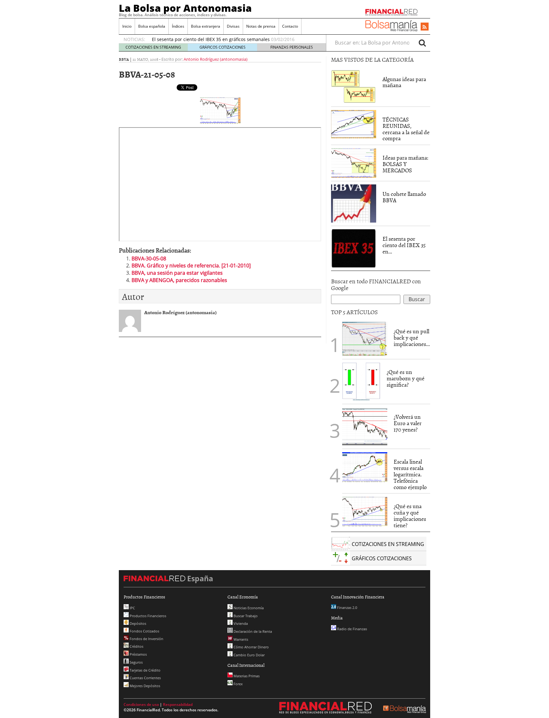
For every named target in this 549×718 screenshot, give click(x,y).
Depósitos (137, 623)
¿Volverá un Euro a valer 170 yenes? (408, 423)
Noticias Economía (248, 607)
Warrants (240, 639)
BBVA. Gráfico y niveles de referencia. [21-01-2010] (191, 265)
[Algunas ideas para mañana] (353, 85)
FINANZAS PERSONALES (291, 47)
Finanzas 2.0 (346, 607)
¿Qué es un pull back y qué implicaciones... (412, 337)
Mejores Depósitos (144, 685)
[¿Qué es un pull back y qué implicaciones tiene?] (364, 338)
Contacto (290, 26)
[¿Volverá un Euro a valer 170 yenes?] (364, 426)
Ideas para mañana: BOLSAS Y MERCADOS (405, 164)
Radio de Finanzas (351, 628)
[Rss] (425, 27)
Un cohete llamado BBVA (404, 197)
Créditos (136, 646)
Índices (178, 26)
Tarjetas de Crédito (144, 670)
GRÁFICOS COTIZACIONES (223, 47)
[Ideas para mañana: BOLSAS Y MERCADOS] (353, 162)
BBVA (124, 59)
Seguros (136, 662)
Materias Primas (246, 675)
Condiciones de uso (141, 704)
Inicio (127, 26)
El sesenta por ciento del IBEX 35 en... (404, 245)
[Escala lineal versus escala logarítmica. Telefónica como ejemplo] (364, 466)
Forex (238, 683)
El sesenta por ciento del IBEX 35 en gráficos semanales (211, 39)
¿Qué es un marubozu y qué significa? (405, 378)
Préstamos (138, 654)
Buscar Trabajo (245, 615)
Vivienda (240, 623)
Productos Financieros (147, 615)
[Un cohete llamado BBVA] (353, 202)
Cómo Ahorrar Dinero (251, 647)
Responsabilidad (178, 704)
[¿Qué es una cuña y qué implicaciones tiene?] (364, 510)
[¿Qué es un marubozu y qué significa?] (361, 381)
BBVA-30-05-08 (149, 258)
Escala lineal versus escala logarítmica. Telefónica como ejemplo (410, 474)
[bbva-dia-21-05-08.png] (220, 110)
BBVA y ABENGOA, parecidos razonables (179, 280)
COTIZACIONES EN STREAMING (153, 47)
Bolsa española (151, 26)
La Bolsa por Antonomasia (185, 8)
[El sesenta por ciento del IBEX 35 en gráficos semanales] (353, 247)
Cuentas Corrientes (145, 677)
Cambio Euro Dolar (249, 654)
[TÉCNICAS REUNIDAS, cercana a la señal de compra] (353, 123)
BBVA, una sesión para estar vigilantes (177, 272)
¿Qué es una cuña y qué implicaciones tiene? (410, 515)
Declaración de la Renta (252, 631)
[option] (233, 39)
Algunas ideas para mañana (404, 82)
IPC (132, 607)
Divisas (233, 26)
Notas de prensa (260, 26)
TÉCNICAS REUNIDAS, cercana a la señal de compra (406, 128)
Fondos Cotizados (144, 631)
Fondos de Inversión (146, 638)
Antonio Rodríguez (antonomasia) (215, 59)
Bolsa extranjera (205, 26)
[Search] (422, 42)
